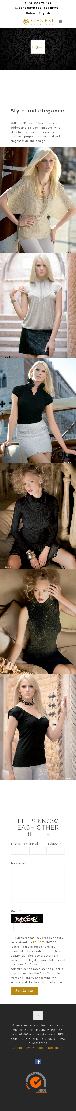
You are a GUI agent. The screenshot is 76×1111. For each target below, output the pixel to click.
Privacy (30, 1047)
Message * (18, 863)
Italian (31, 13)
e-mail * (34, 843)
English (44, 13)
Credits (17, 1047)
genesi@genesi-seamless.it (40, 7)
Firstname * (19, 843)
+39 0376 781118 (39, 3)
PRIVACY (39, 942)
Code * (16, 911)
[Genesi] (38, 23)
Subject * (54, 843)
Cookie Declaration (50, 1047)
